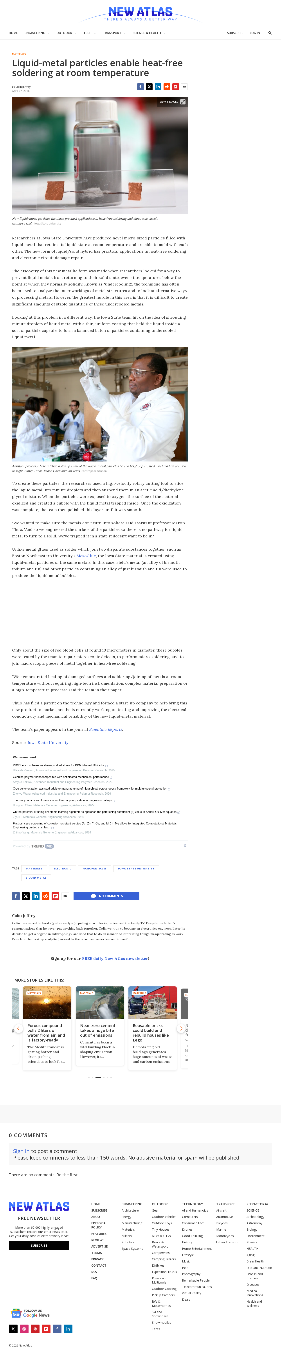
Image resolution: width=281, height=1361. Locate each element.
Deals (186, 1299)
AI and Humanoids (195, 1210)
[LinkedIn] (158, 86)
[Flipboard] (175, 86)
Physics (252, 1242)
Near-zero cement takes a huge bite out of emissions (81, 1030)
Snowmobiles (161, 1322)
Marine (221, 1229)
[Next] (181, 1028)
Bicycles (222, 1223)
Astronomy (254, 1223)
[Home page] (140, 13)
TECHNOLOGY (192, 1204)
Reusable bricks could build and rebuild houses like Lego (134, 1033)
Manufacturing (132, 1223)
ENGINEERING (35, 33)
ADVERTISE (99, 1246)
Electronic (62, 868)
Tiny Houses (160, 1229)
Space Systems (132, 1248)
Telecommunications (197, 1287)
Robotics (128, 1242)
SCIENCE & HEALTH (147, 33)
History (187, 1242)
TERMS (96, 1253)
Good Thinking (192, 1236)
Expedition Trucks (164, 1272)
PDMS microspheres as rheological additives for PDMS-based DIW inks (58, 765)
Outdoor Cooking (164, 1289)
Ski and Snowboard (160, 1314)
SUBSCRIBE (235, 33)
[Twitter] (149, 86)
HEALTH (252, 1248)
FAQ (94, 1278)
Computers (190, 1217)
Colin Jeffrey (24, 915)
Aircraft (221, 1210)
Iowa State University (48, 742)
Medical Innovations (255, 1293)
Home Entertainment (197, 1248)
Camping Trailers (164, 1259)
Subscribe (39, 1245)
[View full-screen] (183, 101)
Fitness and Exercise (255, 1276)
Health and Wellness (254, 1303)
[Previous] (18, 1028)
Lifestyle (188, 1255)
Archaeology (255, 1217)
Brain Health (255, 1261)
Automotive (224, 1217)
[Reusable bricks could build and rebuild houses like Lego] (136, 1002)
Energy (126, 1217)
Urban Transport (228, 1242)
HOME (13, 33)
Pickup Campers (163, 1295)
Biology (252, 1229)
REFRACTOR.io (257, 1204)
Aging (250, 1255)
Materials (19, 54)
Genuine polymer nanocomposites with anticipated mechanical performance (61, 777)
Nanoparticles (95, 868)
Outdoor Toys (162, 1223)
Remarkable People (196, 1280)
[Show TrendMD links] (185, 845)
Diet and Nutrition (259, 1268)
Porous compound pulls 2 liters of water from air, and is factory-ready (31, 1032)
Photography (191, 1274)
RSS (94, 1272)
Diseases (253, 1284)
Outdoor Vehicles (164, 1217)
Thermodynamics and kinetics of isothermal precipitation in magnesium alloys (62, 800)
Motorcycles (225, 1236)
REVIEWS (97, 1240)
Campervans (161, 1253)
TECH (87, 33)
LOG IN (255, 33)
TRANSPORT (112, 33)
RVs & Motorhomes (161, 1303)
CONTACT (98, 1265)
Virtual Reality (191, 1293)
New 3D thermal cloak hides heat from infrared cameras (184, 1033)
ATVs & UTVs (161, 1236)
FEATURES (98, 1234)
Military (127, 1236)
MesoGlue (86, 555)
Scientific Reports (105, 729)
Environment (256, 1236)
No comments (111, 896)
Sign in (21, 1151)
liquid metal (36, 877)
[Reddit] (167, 86)
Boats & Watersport (160, 1244)
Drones (187, 1229)
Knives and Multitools (159, 1280)
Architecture (130, 1210)
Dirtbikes (158, 1265)
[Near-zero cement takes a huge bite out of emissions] (83, 1002)
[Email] (184, 86)
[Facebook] (140, 86)
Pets (185, 1268)
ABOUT (96, 1217)
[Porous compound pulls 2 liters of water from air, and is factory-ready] (32, 1003)
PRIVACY (97, 1259)
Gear (155, 1210)
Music (186, 1261)
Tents (156, 1329)
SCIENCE (253, 1210)
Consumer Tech (193, 1223)
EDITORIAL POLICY (99, 1225)
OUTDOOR (64, 33)
